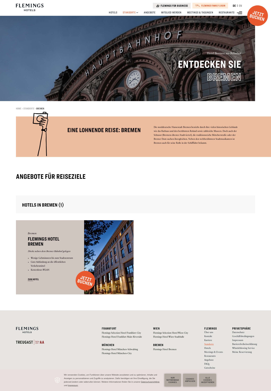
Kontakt (208, 336)
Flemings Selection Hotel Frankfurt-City (121, 333)
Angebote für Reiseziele (51, 176)
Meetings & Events (213, 352)
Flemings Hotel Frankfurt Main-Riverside (122, 337)
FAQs (206, 364)
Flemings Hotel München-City (117, 354)
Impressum (237, 340)
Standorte (28, 108)
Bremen (224, 77)
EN (240, 6)
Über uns (208, 332)
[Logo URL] (29, 11)
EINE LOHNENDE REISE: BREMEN (104, 130)
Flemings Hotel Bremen (43, 241)
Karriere (208, 340)
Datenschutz (238, 332)
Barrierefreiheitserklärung (244, 344)
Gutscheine (209, 368)
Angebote (209, 360)
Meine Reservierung (242, 352)
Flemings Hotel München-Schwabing (120, 350)
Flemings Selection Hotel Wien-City (170, 333)
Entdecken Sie (209, 64)
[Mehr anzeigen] (239, 12)
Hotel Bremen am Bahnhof (224, 53)
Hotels (207, 348)
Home (18, 108)
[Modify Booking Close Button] (257, 324)
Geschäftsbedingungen (243, 336)
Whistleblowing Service (243, 348)
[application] (135, 380)
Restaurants (210, 356)
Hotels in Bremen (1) (43, 205)
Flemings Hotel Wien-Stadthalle (168, 337)
